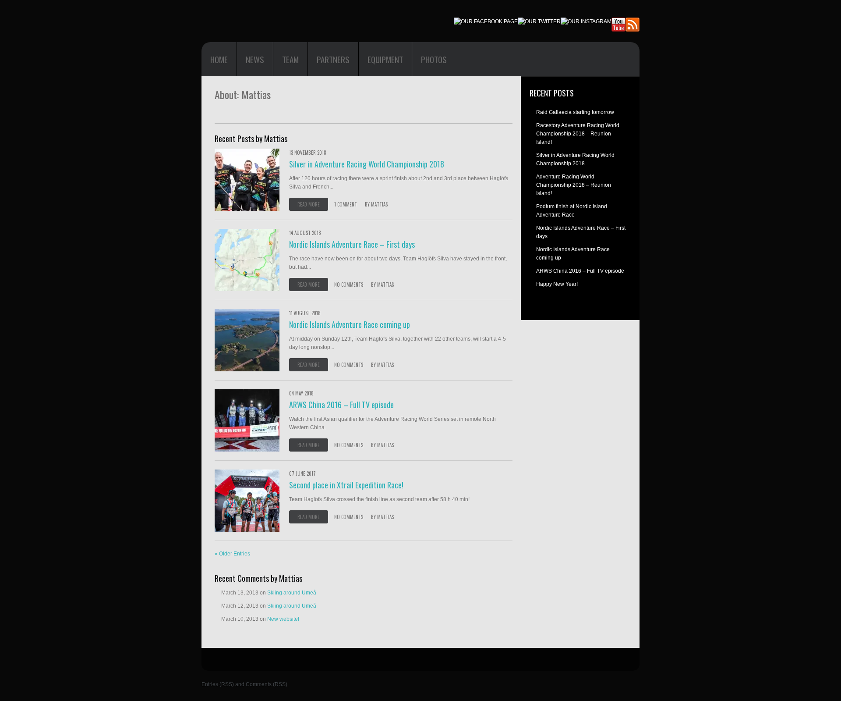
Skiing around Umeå (291, 593)
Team (290, 59)
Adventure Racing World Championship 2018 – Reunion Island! (573, 185)
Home (219, 59)
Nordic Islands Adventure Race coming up (349, 324)
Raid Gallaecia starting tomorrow (575, 112)
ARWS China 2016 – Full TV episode (341, 404)
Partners (333, 59)
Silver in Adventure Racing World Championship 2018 (366, 164)
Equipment (385, 59)
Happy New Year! (557, 284)
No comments (348, 284)
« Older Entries (232, 554)
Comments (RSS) (266, 684)
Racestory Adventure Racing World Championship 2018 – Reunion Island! (577, 133)
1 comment (345, 204)
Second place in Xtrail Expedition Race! (346, 485)
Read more (308, 204)
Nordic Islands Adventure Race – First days (352, 244)
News (255, 59)
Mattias (379, 204)
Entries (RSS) (217, 684)
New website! (283, 619)
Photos (434, 59)
